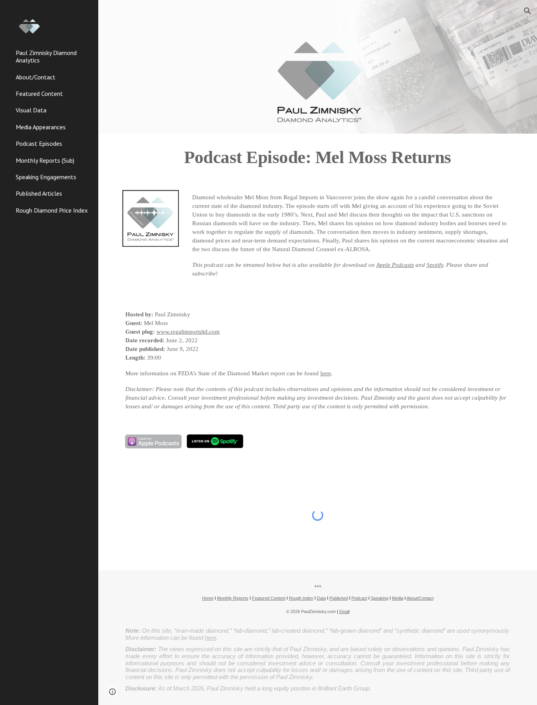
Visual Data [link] (31, 110)
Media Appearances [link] (41, 127)
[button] (527, 11)
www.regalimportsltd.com (188, 332)
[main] (317, 157)
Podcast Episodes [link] (39, 143)
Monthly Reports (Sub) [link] (45, 160)
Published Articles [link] (39, 193)
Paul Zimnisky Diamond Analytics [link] (46, 56)
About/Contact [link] (35, 77)
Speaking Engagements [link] (46, 177)
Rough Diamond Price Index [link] (52, 210)
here (325, 373)
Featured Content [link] (39, 93)
